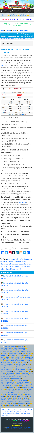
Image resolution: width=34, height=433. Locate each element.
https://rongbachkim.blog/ (17, 410)
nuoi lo (11, 261)
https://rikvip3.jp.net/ (20, 369)
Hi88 (13, 400)
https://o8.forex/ (5, 378)
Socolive (18, 389)
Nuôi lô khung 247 (14, 411)
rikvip (4, 391)
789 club (18, 387)
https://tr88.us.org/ (12, 394)
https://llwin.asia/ (21, 384)
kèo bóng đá (25, 373)
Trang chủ (3, 34)
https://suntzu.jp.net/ (6, 380)
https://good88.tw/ (16, 378)
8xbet (8, 384)
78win (17, 357)
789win (14, 403)
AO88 (19, 401)
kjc (10, 396)
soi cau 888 (17, 269)
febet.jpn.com (21, 403)
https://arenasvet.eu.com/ (7, 382)
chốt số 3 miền (18, 259)
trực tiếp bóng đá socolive (8, 376)
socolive (11, 387)
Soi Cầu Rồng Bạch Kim (21, 419)
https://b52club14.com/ (20, 371)
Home (5, 11)
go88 (31, 350)
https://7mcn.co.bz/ (8, 351)
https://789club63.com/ (7, 366)
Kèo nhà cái (4, 355)
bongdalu (29, 351)
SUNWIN (5, 353)
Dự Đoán (12, 11)
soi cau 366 (8, 269)
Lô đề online (21, 355)
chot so (9, 259)
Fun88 (15, 350)
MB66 (12, 393)
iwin (28, 364)
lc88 (13, 391)
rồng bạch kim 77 (16, 413)
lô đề (31, 373)
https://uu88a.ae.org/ (26, 393)
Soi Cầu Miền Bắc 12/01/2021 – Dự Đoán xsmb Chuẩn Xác (16, 38)
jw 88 (27, 400)
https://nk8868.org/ (12, 401)
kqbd (20, 350)
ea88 (18, 391)
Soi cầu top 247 (6, 410)
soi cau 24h (19, 266)
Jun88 (12, 357)
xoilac (8, 400)
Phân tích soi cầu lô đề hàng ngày (18, 34)
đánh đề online (6, 375)
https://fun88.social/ (6, 350)
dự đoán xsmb (26, 413)
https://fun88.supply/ (6, 348)
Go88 (7, 393)
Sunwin (8, 403)
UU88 (2, 384)
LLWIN (15, 385)
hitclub (2, 403)
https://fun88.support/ (19, 348)
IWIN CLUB (21, 346)
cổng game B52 (10, 389)
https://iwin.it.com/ (20, 364)
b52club (25, 350)
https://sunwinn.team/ (15, 353)
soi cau (2, 266)
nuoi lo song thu (20, 264)
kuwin (27, 391)
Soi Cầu (19, 11)
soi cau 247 (10, 266)
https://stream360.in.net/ (23, 382)
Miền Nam (23, 15)
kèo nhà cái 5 (10, 373)
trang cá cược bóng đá (18, 375)
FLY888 (26, 398)
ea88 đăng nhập (22, 396)
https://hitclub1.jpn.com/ (7, 364)
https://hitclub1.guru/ (6, 371)
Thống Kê (28, 11)
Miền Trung (13, 15)
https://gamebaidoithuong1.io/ (23, 368)
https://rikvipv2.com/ (20, 366)
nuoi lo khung (9, 264)
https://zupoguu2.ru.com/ (20, 380)
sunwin (29, 353)
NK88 (22, 400)
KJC (18, 393)
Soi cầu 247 (28, 410)
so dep (29, 264)
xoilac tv (19, 376)
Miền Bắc (4, 15)
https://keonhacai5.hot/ (7, 368)
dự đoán (26, 259)
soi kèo (19, 398)
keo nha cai (4, 387)
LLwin (2, 357)
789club (17, 351)
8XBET (27, 385)
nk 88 (14, 396)
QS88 (29, 371)
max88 (11, 405)
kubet (15, 30)
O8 (22, 357)
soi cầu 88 (22, 202)
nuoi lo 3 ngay (18, 261)
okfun (22, 391)
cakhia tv (28, 375)
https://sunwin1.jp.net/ (7, 369)
